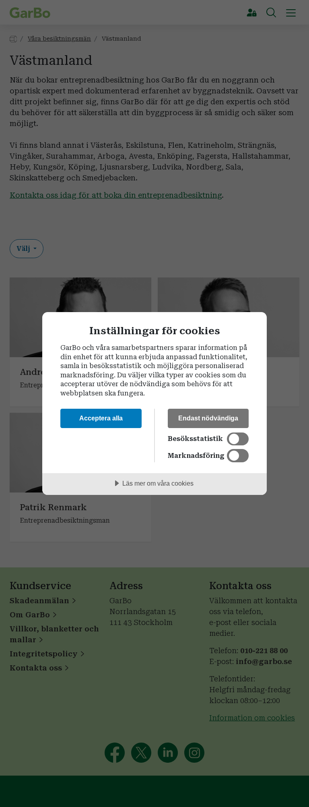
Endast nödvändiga (208, 418)
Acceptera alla (101, 418)
